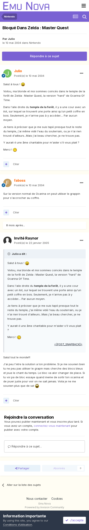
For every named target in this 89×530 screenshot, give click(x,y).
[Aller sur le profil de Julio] (7, 73)
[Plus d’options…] (81, 73)
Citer (16, 164)
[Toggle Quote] (9, 253)
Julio (11, 38)
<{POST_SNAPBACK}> (68, 344)
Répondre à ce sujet (44, 56)
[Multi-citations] (6, 164)
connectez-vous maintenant (52, 425)
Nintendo (35, 42)
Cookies (57, 498)
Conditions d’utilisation (17, 524)
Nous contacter (36, 498)
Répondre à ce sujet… (26, 446)
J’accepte (76, 520)
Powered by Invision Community (44, 507)
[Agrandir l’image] (23, 84)
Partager (23, 468)
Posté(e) (29, 75)
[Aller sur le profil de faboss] (7, 183)
